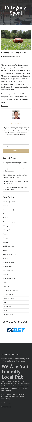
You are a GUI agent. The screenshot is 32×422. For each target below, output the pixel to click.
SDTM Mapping (8, 294)
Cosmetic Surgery (9, 222)
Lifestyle (12, 56)
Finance (5, 234)
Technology (7, 306)
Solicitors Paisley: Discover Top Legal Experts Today (15, 182)
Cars (4, 214)
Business (6, 206)
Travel (5, 310)
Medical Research (9, 278)
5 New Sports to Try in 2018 (13, 53)
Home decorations (9, 254)
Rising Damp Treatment (11, 290)
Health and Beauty (9, 246)
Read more (6, 106)
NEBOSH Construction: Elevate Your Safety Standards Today (15, 176)
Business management (10, 210)
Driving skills (7, 230)
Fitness (7, 56)
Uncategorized (8, 314)
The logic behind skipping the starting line (15, 164)
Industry (6, 258)
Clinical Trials (7, 218)
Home (5, 250)
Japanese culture (8, 262)
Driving (5, 226)
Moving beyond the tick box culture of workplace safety (15, 170)
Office (5, 282)
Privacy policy (6, 407)
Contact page (6, 403)
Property (6, 286)
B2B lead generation (9, 202)
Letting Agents (8, 270)
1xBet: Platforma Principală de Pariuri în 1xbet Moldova (15, 188)
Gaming (5, 242)
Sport (18, 56)
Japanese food (7, 266)
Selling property (8, 298)
